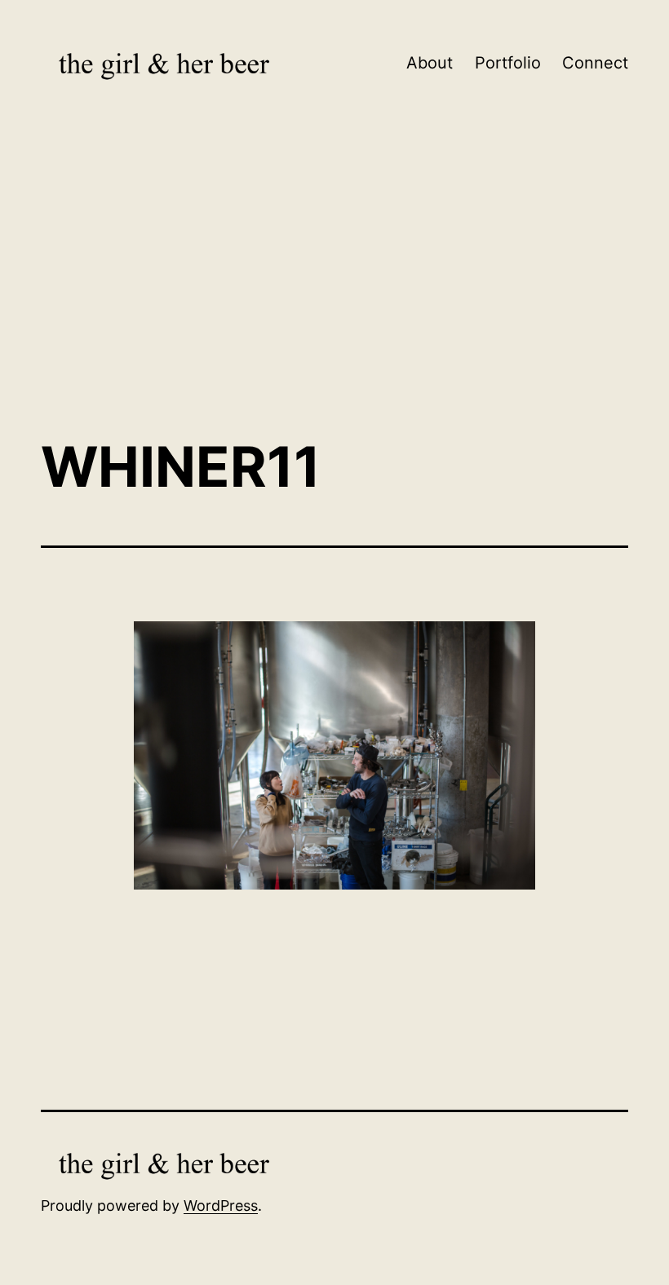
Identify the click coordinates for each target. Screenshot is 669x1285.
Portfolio (508, 63)
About (429, 63)
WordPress (221, 1205)
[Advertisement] (334, 289)
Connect (595, 63)
